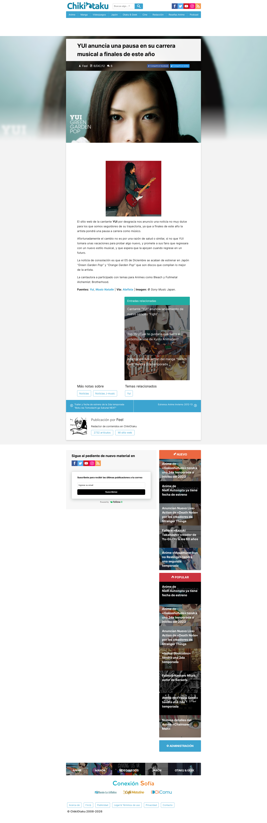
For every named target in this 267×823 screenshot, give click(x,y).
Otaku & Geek (130, 14)
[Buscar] (139, 6)
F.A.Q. (88, 805)
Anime (72, 14)
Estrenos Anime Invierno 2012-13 (175, 404)
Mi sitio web (125, 432)
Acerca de (74, 805)
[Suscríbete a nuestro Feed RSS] (198, 6)
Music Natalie (105, 289)
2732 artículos (102, 432)
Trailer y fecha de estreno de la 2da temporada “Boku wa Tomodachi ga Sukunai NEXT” (99, 406)
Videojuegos (99, 14)
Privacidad (151, 805)
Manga (84, 14)
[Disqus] (111, 547)
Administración (181, 746)
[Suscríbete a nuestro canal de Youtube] (186, 6)
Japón (114, 14)
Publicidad (102, 805)
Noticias (84, 393)
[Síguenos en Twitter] (180, 6)
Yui (129, 393)
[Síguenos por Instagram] (192, 6)
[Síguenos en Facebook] (175, 6)
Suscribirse (111, 492)
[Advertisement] (133, 27)
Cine (145, 14)
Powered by (104, 502)
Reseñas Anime (177, 14)
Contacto (168, 805)
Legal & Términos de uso (127, 805)
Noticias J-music (105, 393)
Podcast (194, 14)
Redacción (158, 14)
